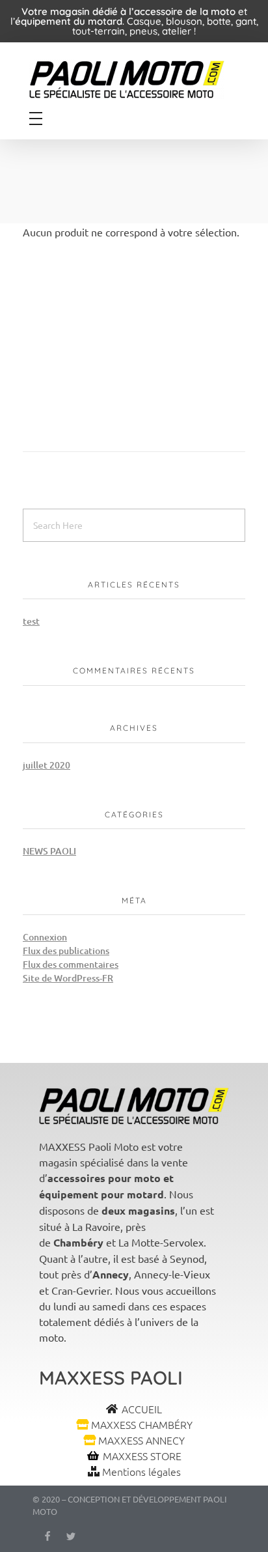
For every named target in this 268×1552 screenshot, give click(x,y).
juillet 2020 (46, 765)
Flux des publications (66, 950)
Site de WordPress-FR (68, 978)
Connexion (45, 937)
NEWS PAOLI (49, 851)
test (31, 621)
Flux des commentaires (70, 964)
